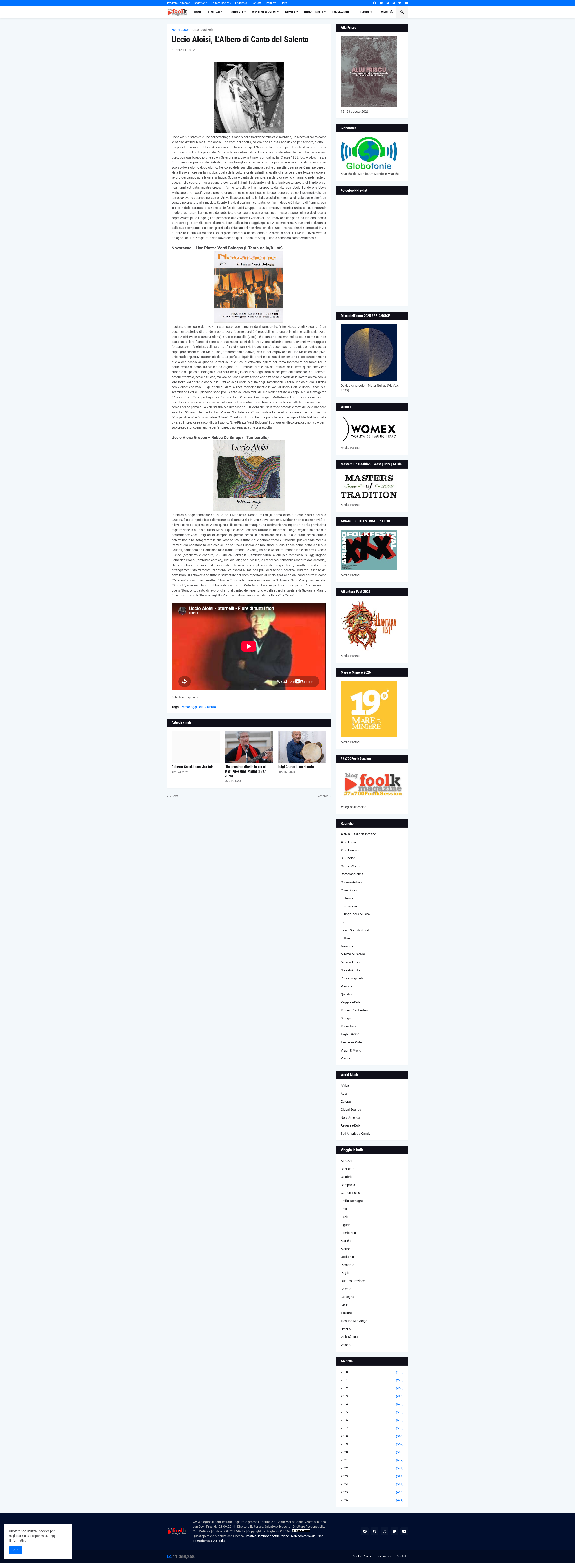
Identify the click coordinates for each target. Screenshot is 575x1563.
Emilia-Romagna (352, 1201)
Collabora (241, 3)
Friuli (344, 1209)
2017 (372, 1428)
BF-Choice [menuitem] (366, 12)
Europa (346, 1101)
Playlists (346, 986)
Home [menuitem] (198, 12)
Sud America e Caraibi (356, 1133)
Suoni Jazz (348, 1026)
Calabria (346, 1177)
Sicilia (345, 1305)
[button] (391, 12)
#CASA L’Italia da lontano (358, 834)
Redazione (200, 3)
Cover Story (349, 890)
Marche (346, 1241)
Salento (210, 706)
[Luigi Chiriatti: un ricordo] (302, 747)
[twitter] (399, 3)
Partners (271, 3)
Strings (346, 1018)
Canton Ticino (350, 1193)
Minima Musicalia (353, 954)
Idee (344, 922)
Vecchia (322, 796)
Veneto (346, 1345)
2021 (372, 1460)
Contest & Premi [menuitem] (264, 12)
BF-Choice (348, 858)
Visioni (345, 1058)
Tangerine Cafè (351, 1042)
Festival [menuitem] (214, 12)
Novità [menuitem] (290, 12)
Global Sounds (351, 1109)
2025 (372, 1492)
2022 (372, 1468)
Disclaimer (384, 1556)
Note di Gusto (350, 970)
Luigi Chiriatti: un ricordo (296, 767)
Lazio (344, 1217)
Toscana (347, 1313)
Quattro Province (353, 1281)
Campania (348, 1185)
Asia (344, 1093)
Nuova (174, 796)
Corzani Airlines (351, 882)
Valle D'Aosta (350, 1337)
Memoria (347, 946)
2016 (372, 1420)
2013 (372, 1396)
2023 (372, 1476)
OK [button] (15, 1550)
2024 (372, 1484)
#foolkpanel (349, 842)
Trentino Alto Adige (354, 1321)
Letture (346, 938)
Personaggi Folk (202, 29)
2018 (372, 1436)
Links (284, 3)
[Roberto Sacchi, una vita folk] (196, 747)
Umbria (346, 1329)
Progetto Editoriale (178, 3)
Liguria (345, 1225)
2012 (372, 1388)
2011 (372, 1380)
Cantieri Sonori (351, 866)
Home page (180, 29)
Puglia (345, 1273)
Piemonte (347, 1265)
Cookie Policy (362, 1556)
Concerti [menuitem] (236, 12)
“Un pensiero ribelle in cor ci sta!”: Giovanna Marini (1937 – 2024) (247, 771)
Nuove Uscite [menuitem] (313, 12)
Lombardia (348, 1233)
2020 (372, 1452)
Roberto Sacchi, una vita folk (193, 767)
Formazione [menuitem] (341, 12)
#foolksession (350, 850)
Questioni (347, 994)
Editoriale (347, 898)
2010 (372, 1372)
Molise (345, 1249)
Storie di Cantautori (354, 1010)
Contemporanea (352, 874)
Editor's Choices (221, 3)
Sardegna (347, 1297)
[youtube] (406, 3)
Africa (345, 1085)
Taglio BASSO (350, 1034)
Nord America (350, 1117)
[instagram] (387, 3)
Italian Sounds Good (355, 930)
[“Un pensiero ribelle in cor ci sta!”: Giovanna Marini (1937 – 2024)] (249, 747)
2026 (372, 1500)
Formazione (349, 906)
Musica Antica (350, 962)
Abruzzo (346, 1161)
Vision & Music (351, 1050)
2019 (372, 1444)
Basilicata (347, 1169)
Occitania (347, 1257)
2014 (372, 1404)
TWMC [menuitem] (383, 12)
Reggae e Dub (350, 1002)
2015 (372, 1412)
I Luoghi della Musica (355, 914)
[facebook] (374, 3)
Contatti (256, 3)
